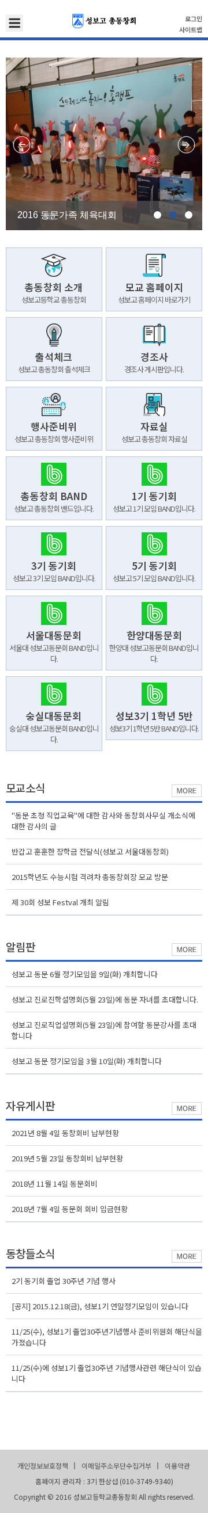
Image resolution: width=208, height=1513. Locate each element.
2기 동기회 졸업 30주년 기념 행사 (64, 1280)
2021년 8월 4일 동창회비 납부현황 (65, 1132)
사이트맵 (190, 29)
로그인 (193, 18)
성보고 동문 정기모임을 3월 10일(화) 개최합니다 (87, 1060)
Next (186, 145)
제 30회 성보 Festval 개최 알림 (60, 902)
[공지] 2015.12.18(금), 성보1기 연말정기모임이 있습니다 (100, 1306)
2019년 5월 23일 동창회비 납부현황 (67, 1158)
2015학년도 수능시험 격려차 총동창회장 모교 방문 (90, 876)
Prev (22, 145)
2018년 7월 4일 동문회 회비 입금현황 (70, 1208)
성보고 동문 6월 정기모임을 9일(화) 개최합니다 (85, 974)
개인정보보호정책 (42, 1465)
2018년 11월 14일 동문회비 (55, 1183)
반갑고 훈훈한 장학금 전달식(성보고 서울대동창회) (90, 851)
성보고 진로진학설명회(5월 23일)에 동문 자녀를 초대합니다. (105, 999)
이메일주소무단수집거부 (116, 1465)
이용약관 (177, 1465)
